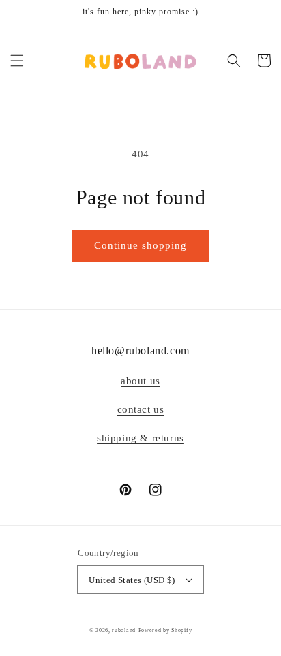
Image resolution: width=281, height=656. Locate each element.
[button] (17, 61)
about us (140, 380)
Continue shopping (140, 245)
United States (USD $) (132, 580)
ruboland (124, 630)
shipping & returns (140, 438)
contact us (140, 409)
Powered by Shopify (165, 630)
